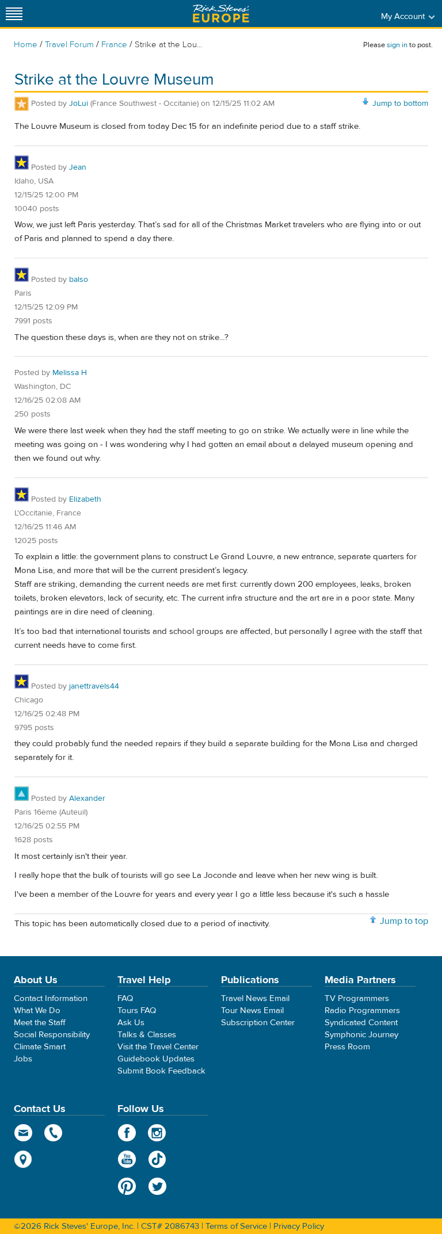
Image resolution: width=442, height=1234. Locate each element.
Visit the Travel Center (158, 1046)
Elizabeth (85, 499)
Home (25, 44)
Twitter (157, 1186)
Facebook (126, 1133)
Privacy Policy (298, 1226)
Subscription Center (258, 1022)
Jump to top (404, 921)
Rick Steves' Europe (221, 13)
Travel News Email (255, 998)
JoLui (78, 103)
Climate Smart (40, 1046)
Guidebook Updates (156, 1058)
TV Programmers (357, 998)
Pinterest (126, 1186)
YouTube (126, 1159)
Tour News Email (252, 1010)
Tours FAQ (136, 1010)
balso (78, 279)
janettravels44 (94, 686)
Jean (77, 167)
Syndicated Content (361, 1022)
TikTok (157, 1159)
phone (53, 1133)
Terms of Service (236, 1226)
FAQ (125, 998)
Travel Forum (69, 44)
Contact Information (50, 998)
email (23, 1133)
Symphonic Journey (361, 1034)
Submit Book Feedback (161, 1070)
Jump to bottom (400, 103)
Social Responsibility (52, 1034)
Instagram (157, 1133)
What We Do (37, 1010)
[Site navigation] (14, 13)
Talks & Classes (146, 1034)
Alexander (87, 798)
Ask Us (130, 1022)
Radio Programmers (362, 1010)
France (114, 44)
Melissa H (69, 373)
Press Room (347, 1046)
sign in (397, 44)
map (23, 1159)
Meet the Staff (40, 1022)
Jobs (23, 1058)
